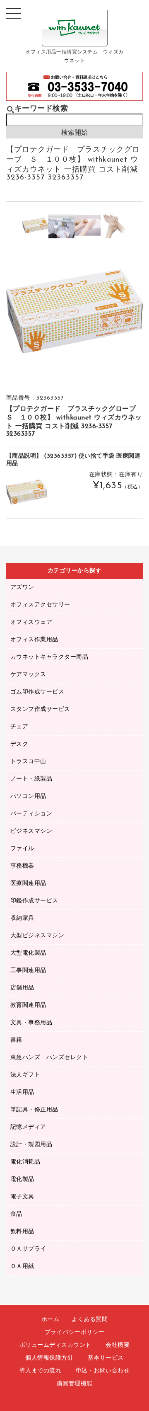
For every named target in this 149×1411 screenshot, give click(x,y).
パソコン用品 (28, 796)
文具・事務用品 (31, 1023)
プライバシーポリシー (75, 1332)
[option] (35, 225)
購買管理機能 (75, 1384)
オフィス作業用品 (34, 640)
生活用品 (22, 1092)
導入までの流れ (40, 1371)
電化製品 (22, 1179)
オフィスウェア (31, 622)
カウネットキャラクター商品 (49, 657)
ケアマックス (28, 675)
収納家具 (22, 918)
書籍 (16, 1040)
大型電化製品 (28, 953)
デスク (19, 744)
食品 (16, 1214)
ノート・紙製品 (31, 779)
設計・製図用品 (31, 1145)
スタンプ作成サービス (40, 709)
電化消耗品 (25, 1162)
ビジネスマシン (31, 831)
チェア (19, 727)
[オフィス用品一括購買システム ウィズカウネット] (75, 40)
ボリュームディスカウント (55, 1345)
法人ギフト (25, 1075)
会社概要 (118, 1345)
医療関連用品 (28, 883)
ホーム (50, 1319)
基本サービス (106, 1358)
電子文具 (22, 1197)
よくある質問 (90, 1319)
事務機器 (22, 866)
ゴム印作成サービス (37, 692)
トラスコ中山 (28, 762)
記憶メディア (28, 1127)
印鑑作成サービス (34, 901)
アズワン (22, 587)
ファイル (22, 849)
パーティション (31, 814)
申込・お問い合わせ (103, 1371)
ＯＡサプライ (28, 1249)
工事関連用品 (28, 970)
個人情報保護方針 (49, 1358)
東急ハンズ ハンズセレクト (49, 1058)
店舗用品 (22, 988)
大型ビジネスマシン (37, 936)
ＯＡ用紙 (22, 1266)
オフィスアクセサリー (40, 605)
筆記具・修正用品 (34, 1110)
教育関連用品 (28, 1005)
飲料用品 (22, 1232)
